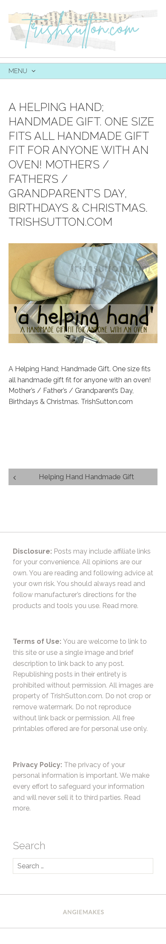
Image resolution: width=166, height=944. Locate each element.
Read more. (120, 606)
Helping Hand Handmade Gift (86, 476)
